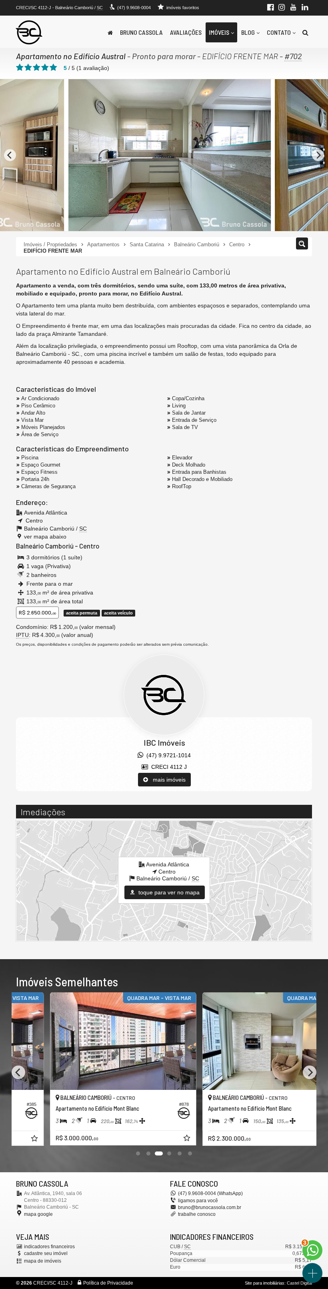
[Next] (318, 155)
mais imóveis (167, 779)
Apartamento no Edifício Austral (71, 56)
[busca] (305, 32)
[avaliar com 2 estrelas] (28, 68)
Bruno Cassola (141, 32)
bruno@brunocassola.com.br (209, 1207)
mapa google (38, 1214)
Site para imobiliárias (264, 1283)
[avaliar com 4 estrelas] (45, 68)
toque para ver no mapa (168, 892)
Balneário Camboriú (45, 546)
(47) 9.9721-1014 (167, 755)
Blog (248, 32)
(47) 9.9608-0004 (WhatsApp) (210, 1193)
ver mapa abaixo (45, 536)
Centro (89, 546)
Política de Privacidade (108, 1283)
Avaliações (186, 32)
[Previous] (10, 155)
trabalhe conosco (197, 1214)
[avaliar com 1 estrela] (20, 68)
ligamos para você (198, 1200)
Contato (279, 32)
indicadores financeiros (49, 1246)
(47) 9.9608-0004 (134, 7)
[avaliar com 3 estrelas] (36, 68)
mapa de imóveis (42, 1261)
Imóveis (219, 32)
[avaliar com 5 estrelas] (53, 68)
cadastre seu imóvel (46, 1253)
